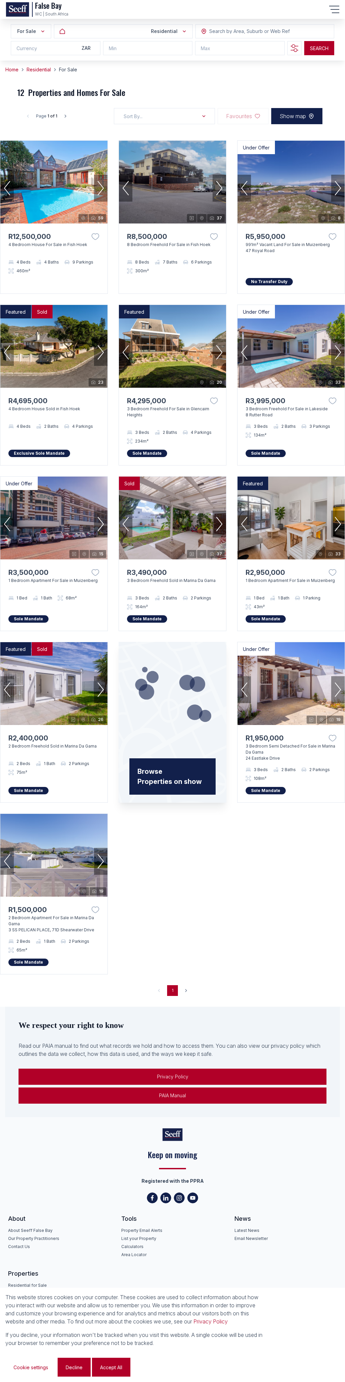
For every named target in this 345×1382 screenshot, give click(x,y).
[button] (7, 188)
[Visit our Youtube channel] (192, 1198)
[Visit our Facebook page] (152, 1198)
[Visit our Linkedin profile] (165, 1198)
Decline (74, 1367)
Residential (39, 69)
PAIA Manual (172, 1095)
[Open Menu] (334, 9)
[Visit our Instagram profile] (179, 1198)
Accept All (111, 1367)
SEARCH (319, 48)
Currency (27, 48)
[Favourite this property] (95, 237)
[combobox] (246, 31)
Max (205, 48)
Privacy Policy (172, 1076)
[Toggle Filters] (294, 48)
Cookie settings (30, 1367)
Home (12, 69)
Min (113, 48)
